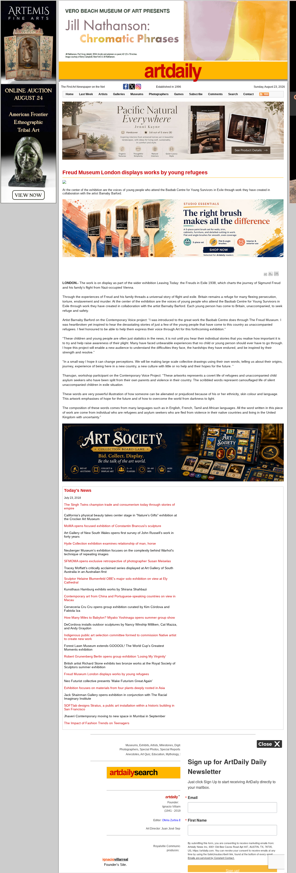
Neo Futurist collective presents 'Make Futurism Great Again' (108, 681)
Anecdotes (132, 754)
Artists (103, 94)
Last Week (86, 94)
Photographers (159, 94)
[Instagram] (138, 88)
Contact (248, 94)
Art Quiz (145, 754)
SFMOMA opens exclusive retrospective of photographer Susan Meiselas (117, 561)
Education (158, 754)
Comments (215, 94)
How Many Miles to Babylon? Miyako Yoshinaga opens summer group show (119, 617)
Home (70, 94)
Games (179, 94)
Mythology (172, 754)
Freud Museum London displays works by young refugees (106, 674)
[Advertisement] (231, 520)
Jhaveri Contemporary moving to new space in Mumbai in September (114, 716)
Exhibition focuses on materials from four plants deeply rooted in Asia (114, 688)
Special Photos (149, 749)
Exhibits (144, 745)
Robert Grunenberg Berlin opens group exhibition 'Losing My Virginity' (115, 656)
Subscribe (196, 94)
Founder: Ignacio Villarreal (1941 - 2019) (173, 806)
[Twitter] (132, 88)
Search (233, 94)
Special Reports (170, 749)
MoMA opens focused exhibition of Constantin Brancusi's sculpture (112, 526)
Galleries (119, 94)
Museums (136, 94)
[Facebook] (126, 88)
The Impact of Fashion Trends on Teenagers (96, 723)
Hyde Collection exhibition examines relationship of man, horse (110, 543)
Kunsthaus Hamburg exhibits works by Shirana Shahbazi (105, 589)
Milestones (166, 745)
